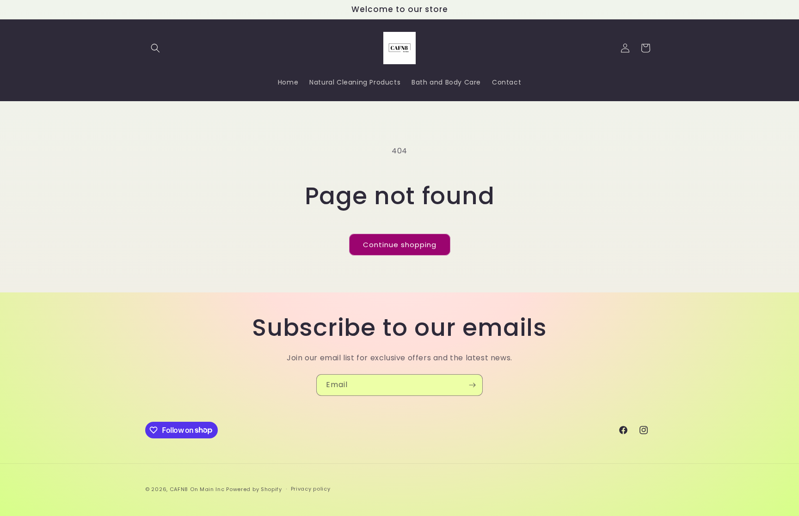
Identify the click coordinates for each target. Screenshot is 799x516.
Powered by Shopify (254, 489)
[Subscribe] (472, 385)
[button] (155, 48)
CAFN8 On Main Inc (197, 489)
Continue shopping (399, 244)
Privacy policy (311, 488)
